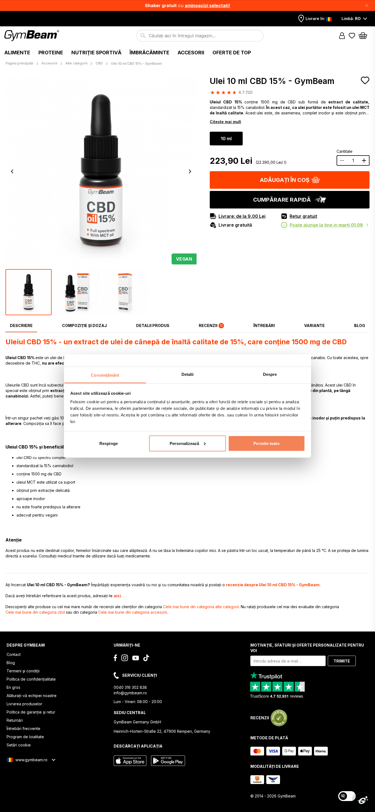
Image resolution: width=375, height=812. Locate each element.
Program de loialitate (25, 736)
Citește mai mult (225, 121)
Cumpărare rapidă (282, 199)
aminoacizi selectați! (207, 5)
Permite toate (266, 443)
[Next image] (190, 171)
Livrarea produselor (24, 703)
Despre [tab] (270, 374)
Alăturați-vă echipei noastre (32, 695)
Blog (11, 662)
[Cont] (342, 35)
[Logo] (32, 35)
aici (117, 595)
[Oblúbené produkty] (352, 35)
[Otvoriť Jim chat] (363, 800)
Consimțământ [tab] (105, 375)
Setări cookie (19, 745)
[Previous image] (12, 171)
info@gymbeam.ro (130, 692)
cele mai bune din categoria (201, 606)
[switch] (347, 796)
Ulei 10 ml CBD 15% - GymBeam (272, 81)
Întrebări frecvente (23, 728)
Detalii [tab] (187, 374)
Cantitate (344, 151)
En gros (13, 687)
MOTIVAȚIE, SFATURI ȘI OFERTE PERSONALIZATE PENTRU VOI (307, 648)
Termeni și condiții (23, 671)
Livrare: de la (242, 216)
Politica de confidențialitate (31, 679)
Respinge (108, 443)
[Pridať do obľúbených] (365, 80)
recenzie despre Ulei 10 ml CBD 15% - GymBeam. (273, 584)
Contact (14, 654)
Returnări (15, 720)
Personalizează (184, 443)
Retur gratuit (303, 216)
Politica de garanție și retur (31, 712)
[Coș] (365, 35)
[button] (187, 5)
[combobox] (200, 36)
